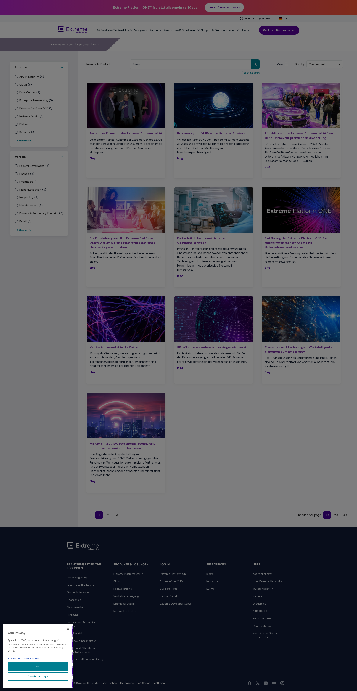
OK (38, 666)
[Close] (68, 629)
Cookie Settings (38, 676)
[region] (38, 656)
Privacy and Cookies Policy (23, 658)
